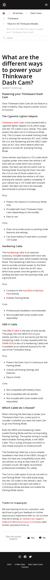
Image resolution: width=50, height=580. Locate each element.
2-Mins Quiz (20, 564)
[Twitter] (30, 557)
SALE (9, 564)
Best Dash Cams (35, 564)
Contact (25, 567)
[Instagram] (19, 557)
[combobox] (25, 38)
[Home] (3, 13)
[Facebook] (25, 557)
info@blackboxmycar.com (21, 521)
